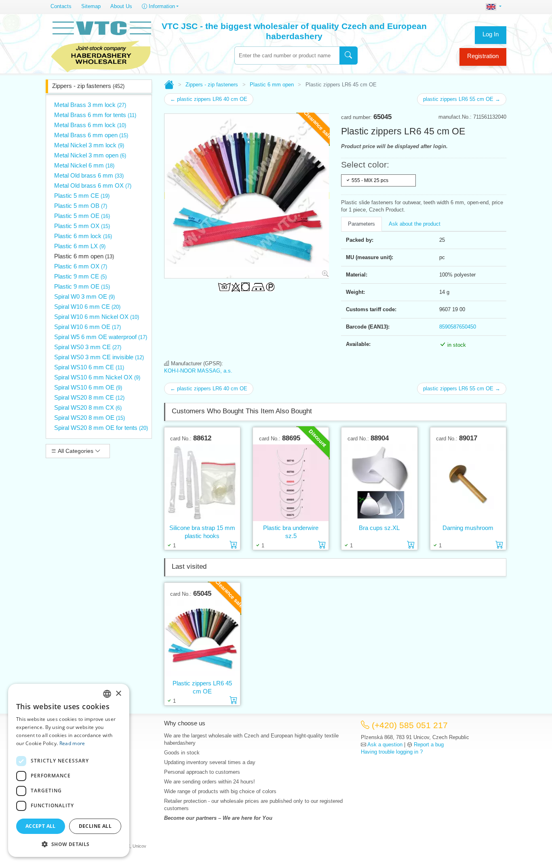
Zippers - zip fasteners (88, 85)
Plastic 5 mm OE (82, 215)
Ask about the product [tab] (414, 224)
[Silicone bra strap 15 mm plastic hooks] (202, 483)
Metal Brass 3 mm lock (90, 104)
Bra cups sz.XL (379, 527)
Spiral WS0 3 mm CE (87, 346)
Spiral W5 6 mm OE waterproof (100, 336)
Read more (72, 743)
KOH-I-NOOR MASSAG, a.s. (198, 371)
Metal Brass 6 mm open (91, 135)
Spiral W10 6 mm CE (87, 306)
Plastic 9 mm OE (82, 286)
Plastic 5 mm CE (82, 195)
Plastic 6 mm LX (79, 246)
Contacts (61, 6)
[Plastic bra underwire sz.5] (291, 483)
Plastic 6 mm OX (80, 266)
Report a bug (429, 744)
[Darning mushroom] (468, 483)
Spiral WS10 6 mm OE (88, 387)
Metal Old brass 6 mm (89, 175)
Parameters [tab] (361, 224)
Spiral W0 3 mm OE (84, 296)
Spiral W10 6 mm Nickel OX (96, 316)
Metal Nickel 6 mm (84, 165)
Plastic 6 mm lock (83, 235)
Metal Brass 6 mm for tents (95, 114)
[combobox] (286, 55)
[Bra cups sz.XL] (379, 483)
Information (161, 6)
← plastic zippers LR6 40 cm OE (208, 99)
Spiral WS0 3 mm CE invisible (99, 357)
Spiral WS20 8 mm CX (88, 407)
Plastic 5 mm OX (82, 225)
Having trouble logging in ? (392, 752)
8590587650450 (457, 327)
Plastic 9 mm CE (80, 276)
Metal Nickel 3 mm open (90, 155)
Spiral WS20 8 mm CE (89, 397)
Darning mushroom (467, 527)
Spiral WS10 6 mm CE (89, 367)
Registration (483, 55)
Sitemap (91, 6)
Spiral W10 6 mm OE (87, 326)
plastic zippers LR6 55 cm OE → (461, 99)
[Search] (348, 55)
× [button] (118, 694)
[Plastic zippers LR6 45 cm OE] (202, 638)
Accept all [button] (40, 826)
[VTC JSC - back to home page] (101, 45)
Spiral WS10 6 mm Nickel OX (97, 377)
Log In (490, 34)
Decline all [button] (95, 826)
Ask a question (384, 744)
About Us (121, 6)
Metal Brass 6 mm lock (90, 124)
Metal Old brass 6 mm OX (92, 185)
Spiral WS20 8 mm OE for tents (101, 427)
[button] (68, 844)
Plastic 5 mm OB (80, 205)
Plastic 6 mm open (84, 256)
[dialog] (68, 770)
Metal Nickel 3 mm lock (89, 145)
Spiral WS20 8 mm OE (89, 417)
